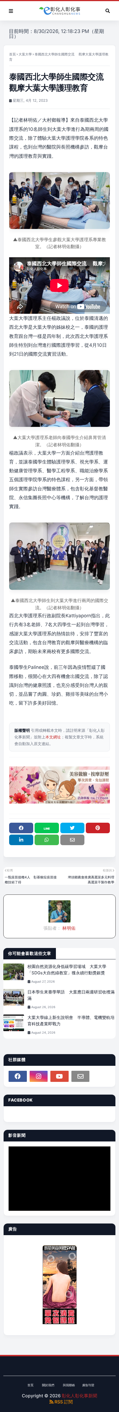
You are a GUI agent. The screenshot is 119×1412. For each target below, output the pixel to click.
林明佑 (68, 928)
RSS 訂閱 (63, 1402)
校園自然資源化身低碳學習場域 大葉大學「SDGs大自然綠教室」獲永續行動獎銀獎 (66, 969)
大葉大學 (25, 54)
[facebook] (18, 1076)
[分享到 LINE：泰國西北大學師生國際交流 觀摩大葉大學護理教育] (47, 828)
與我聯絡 (69, 1385)
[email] (80, 1076)
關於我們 (48, 1385)
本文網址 (53, 737)
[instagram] (39, 1076)
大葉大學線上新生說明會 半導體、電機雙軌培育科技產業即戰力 (71, 1020)
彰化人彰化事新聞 (79, 1395)
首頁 (12, 54)
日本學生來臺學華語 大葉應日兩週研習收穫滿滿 (71, 995)
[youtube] (59, 1076)
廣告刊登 (88, 1385)
